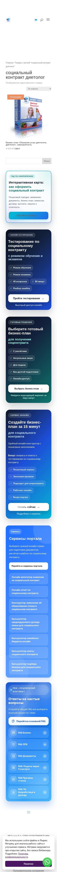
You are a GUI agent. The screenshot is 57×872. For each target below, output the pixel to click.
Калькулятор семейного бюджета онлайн (25, 640)
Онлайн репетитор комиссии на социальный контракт (28, 579)
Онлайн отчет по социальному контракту (25, 591)
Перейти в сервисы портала (27, 566)
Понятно (28, 863)
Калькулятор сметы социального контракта (25, 653)
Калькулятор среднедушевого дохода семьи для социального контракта (25, 624)
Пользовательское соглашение (28, 870)
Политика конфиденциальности (16, 855)
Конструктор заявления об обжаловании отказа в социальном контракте (26, 605)
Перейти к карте (26, 215)
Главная (9, 62)
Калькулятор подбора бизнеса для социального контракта (26, 667)
